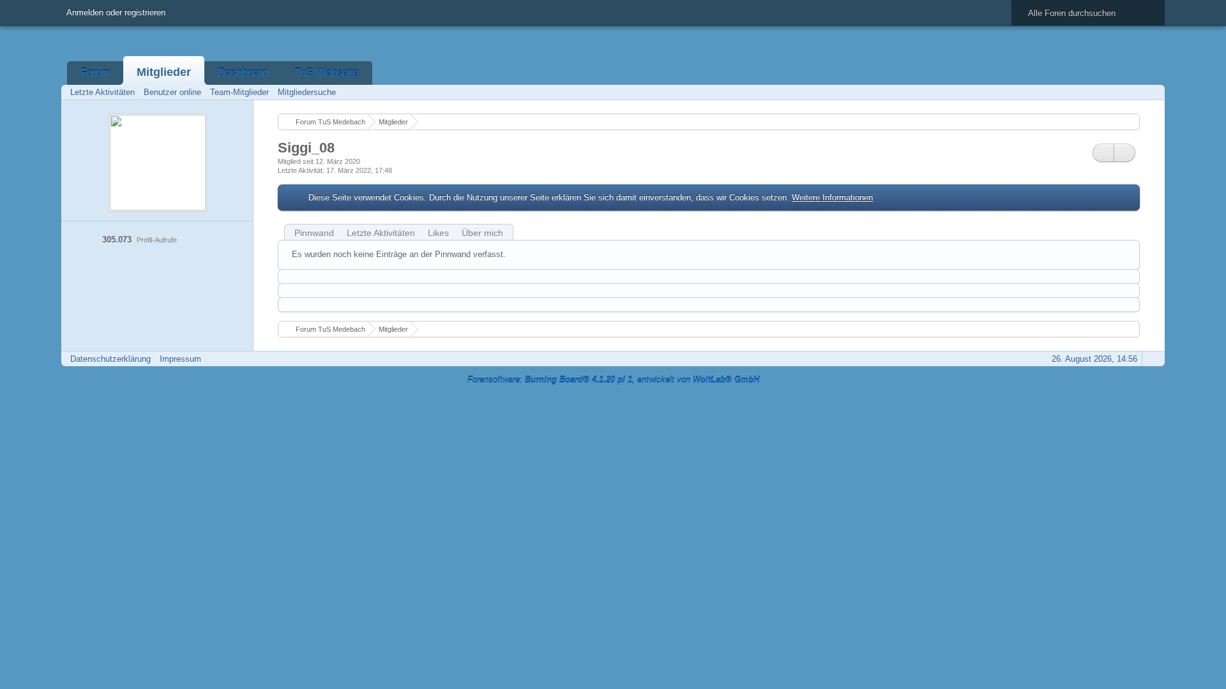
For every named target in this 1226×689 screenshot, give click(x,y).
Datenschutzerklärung (110, 359)
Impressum (180, 359)
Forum (95, 72)
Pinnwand (314, 233)
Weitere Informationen (832, 197)
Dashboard (243, 72)
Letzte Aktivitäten (381, 233)
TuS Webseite (327, 72)
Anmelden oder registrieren (115, 12)
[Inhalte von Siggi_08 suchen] (1103, 153)
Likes (438, 233)
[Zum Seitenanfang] (1151, 359)
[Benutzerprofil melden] (1124, 153)
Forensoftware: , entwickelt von (613, 380)
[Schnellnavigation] (1133, 92)
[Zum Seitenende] (1151, 92)
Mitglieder (164, 72)
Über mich (482, 233)
